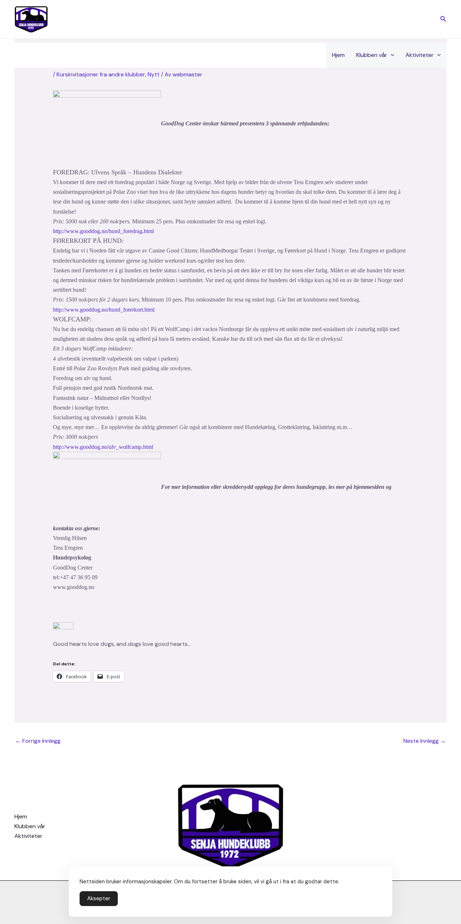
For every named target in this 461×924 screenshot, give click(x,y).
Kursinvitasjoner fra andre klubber (101, 74)
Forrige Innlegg (38, 741)
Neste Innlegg (424, 741)
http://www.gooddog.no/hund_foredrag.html (103, 231)
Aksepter (98, 898)
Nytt (154, 74)
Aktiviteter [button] (420, 55)
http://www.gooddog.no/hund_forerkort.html (104, 310)
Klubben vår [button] (371, 55)
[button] (443, 19)
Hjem (338, 55)
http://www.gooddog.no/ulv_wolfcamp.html (103, 447)
